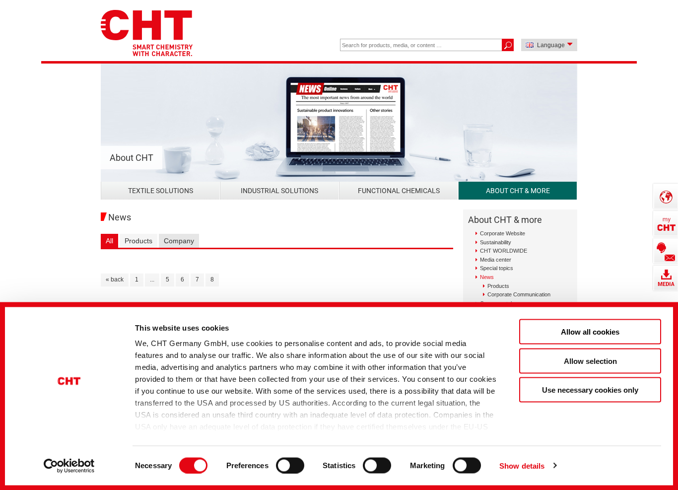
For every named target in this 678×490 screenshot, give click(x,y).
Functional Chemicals (399, 191)
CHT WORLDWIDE (503, 251)
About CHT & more (518, 191)
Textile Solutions (160, 191)
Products (138, 241)
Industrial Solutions (279, 191)
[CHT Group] (147, 34)
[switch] (290, 465)
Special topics (496, 268)
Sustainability (495, 242)
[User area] (665, 223)
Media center (495, 260)
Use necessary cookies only (590, 390)
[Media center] (665, 278)
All (109, 241)
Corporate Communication (518, 294)
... (152, 279)
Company (179, 241)
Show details (521, 465)
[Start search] (507, 45)
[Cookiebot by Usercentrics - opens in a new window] (69, 465)
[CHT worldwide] (665, 196)
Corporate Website (502, 233)
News (487, 277)
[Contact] (665, 250)
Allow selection (590, 360)
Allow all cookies (590, 332)
